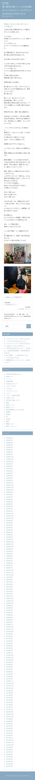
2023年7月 (9, 525)
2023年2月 (9, 537)
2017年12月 (10, 683)
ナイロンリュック (11, 391)
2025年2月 (9, 480)
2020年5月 (9, 615)
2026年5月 (9, 445)
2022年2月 (9, 565)
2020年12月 (10, 598)
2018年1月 (9, 681)
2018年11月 (10, 657)
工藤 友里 (21, 314)
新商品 (8, 412)
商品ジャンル (10, 405)
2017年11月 (10, 686)
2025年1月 (9, 483)
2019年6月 (9, 641)
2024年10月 (10, 490)
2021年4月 (9, 589)
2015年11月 (10, 742)
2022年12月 (10, 542)
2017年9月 (9, 691)
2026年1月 (9, 454)
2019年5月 (9, 643)
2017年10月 (10, 688)
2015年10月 (10, 745)
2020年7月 (9, 610)
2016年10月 (10, 717)
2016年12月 (10, 712)
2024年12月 (10, 485)
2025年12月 (10, 457)
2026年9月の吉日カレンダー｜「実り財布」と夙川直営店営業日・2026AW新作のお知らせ (17, 350)
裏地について (10, 424)
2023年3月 (9, 535)
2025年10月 (10, 461)
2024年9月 (9, 492)
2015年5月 (9, 757)
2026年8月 (9, 438)
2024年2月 (9, 509)
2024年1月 (9, 511)
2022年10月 (10, 546)
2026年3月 (9, 450)
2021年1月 (9, 596)
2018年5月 (9, 672)
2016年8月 (9, 721)
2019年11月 (10, 629)
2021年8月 (9, 580)
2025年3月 (9, 478)
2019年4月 (9, 646)
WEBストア (9, 377)
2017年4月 (9, 702)
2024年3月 (9, 506)
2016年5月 (9, 728)
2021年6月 (9, 584)
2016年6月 (9, 726)
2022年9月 (9, 549)
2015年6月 (9, 754)
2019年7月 (9, 639)
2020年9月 (9, 606)
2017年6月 (9, 698)
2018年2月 (9, 679)
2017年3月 (9, 705)
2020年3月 (9, 620)
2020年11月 (10, 601)
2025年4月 (9, 476)
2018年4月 (9, 674)
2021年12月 (10, 570)
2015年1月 (9, 766)
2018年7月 (9, 667)
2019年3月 (9, 648)
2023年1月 (9, 539)
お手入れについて (11, 384)
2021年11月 (10, 572)
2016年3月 (9, 733)
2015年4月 (9, 759)
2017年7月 (9, 695)
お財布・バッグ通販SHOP (14, 297)
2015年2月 (9, 764)
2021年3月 (9, 591)
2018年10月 (10, 660)
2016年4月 (9, 731)
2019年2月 (9, 650)
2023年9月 (9, 520)
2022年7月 (9, 554)
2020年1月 (9, 624)
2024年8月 (9, 495)
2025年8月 (9, 466)
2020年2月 (9, 622)
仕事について (7, 318)
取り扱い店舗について (13, 400)
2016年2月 (9, 735)
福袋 (7, 421)
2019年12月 (10, 627)
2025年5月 (9, 473)
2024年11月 (10, 487)
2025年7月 (9, 469)
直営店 (8, 419)
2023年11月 (10, 516)
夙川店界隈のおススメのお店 (15, 410)
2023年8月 (9, 523)
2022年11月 (10, 544)
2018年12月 (10, 655)
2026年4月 (9, 447)
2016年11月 (10, 714)
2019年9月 (9, 634)
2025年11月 (10, 459)
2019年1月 (9, 653)
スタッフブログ (11, 386)
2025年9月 (9, 464)
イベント (9, 379)
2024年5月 (9, 502)
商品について (10, 407)
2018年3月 (9, 676)
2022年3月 (9, 563)
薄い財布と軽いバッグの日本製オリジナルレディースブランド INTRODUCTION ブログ (17, 10)
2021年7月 (9, 582)
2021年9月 (9, 577)
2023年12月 (10, 513)
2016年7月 (9, 724)
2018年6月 (9, 669)
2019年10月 (10, 631)
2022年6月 (9, 556)
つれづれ (9, 388)
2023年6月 (9, 528)
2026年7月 (9, 440)
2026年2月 (9, 452)
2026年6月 (9, 443)
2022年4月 (9, 561)
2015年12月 (10, 740)
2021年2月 (9, 594)
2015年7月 (9, 752)
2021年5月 (9, 587)
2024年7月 (9, 497)
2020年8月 (9, 608)
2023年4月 (9, 532)
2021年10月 (10, 575)
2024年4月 (9, 504)
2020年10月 (10, 603)
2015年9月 (9, 747)
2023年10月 (10, 518)
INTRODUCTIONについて (11, 316)
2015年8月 (9, 750)
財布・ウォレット (11, 426)
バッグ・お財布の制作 (24, 316)
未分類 (8, 414)
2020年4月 (9, 617)
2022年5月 (9, 558)
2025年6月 (9, 471)
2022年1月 (9, 568)
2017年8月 (9, 693)
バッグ (8, 393)
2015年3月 (9, 761)
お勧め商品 (9, 381)
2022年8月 (9, 551)
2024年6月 (9, 499)
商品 (7, 402)
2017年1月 (9, 709)
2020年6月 (9, 613)
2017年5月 (9, 700)
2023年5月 (9, 530)
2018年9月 (9, 662)
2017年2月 (9, 707)
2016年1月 (9, 738)
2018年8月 (9, 665)
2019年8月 (9, 636)
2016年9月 (9, 719)
